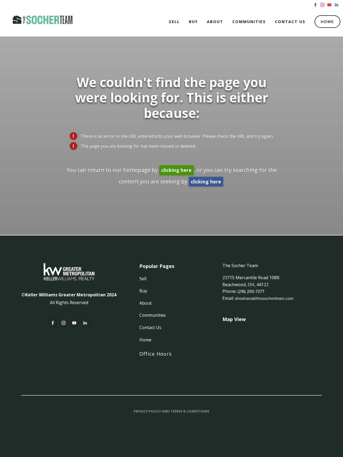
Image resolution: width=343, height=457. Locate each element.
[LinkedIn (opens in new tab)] (336, 5)
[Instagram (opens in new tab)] (322, 5)
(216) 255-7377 (250, 291)
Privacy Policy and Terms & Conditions (171, 411)
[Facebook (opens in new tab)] (315, 5)
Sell (174, 21)
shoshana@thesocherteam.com (264, 298)
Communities (249, 21)
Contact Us (290, 21)
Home (327, 21)
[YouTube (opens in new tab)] (329, 5)
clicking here (176, 170)
